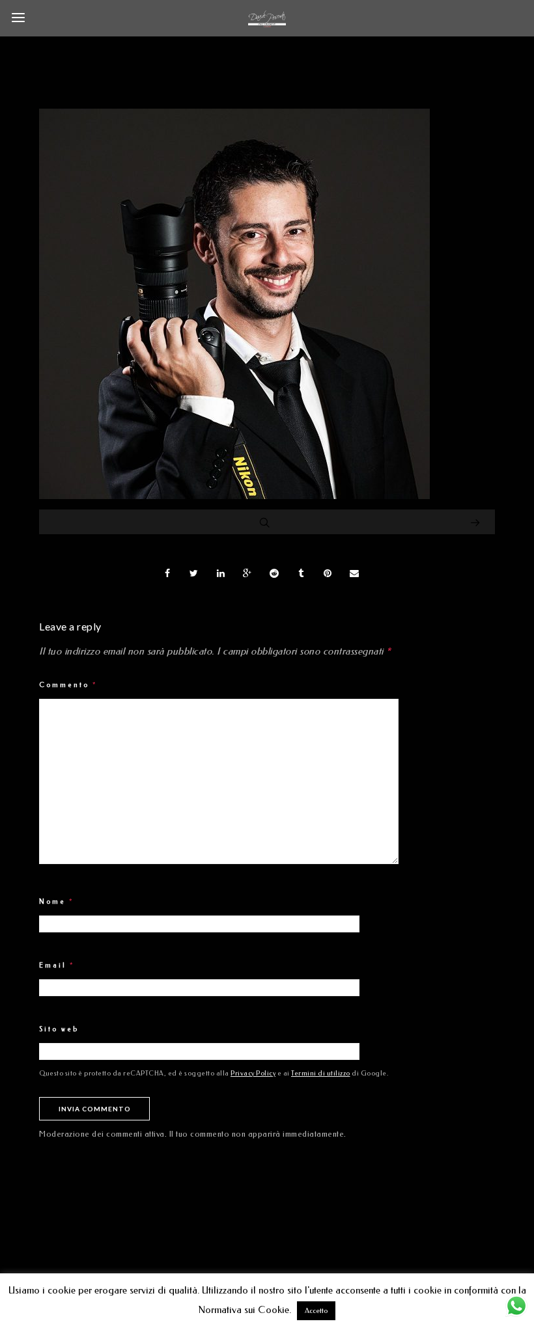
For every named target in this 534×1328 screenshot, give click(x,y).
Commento (68, 685)
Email (57, 965)
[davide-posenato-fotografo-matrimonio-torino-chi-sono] (234, 496)
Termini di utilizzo (320, 1073)
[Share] (167, 573)
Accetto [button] (316, 1311)
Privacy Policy (253, 1073)
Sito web (59, 1029)
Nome (56, 902)
